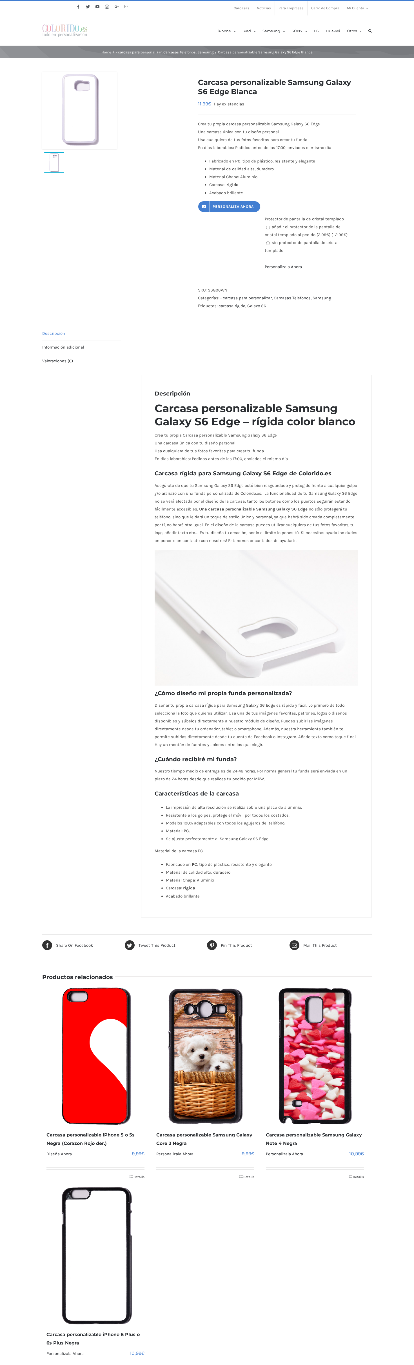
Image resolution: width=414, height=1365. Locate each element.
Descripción (53, 333)
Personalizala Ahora (283, 266)
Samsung (322, 297)
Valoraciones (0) (57, 360)
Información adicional (63, 347)
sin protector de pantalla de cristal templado (302, 246)
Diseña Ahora (59, 1153)
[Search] (370, 30)
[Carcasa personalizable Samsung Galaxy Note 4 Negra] (315, 1056)
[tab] (81, 333)
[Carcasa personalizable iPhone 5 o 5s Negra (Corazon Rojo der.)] (95, 1056)
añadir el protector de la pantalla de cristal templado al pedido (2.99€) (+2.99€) (306, 230)
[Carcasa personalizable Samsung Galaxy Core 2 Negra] (205, 1056)
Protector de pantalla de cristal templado (304, 219)
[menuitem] (241, 8)
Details (138, 1177)
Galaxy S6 (256, 305)
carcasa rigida (232, 305)
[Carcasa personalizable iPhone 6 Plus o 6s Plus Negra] (95, 1256)
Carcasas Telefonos (292, 297)
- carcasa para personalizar (246, 297)
